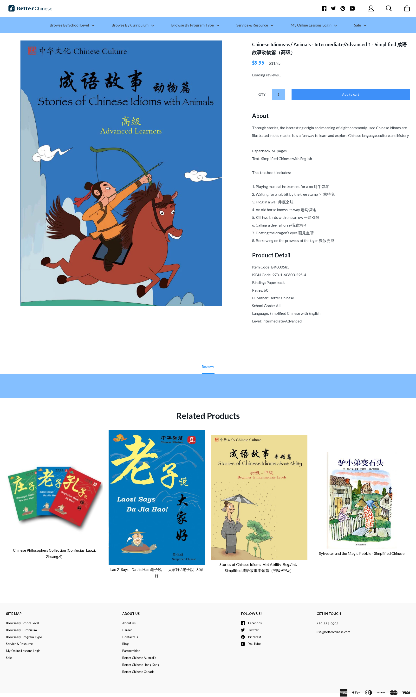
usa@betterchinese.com (333, 632)
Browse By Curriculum (130, 25)
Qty (262, 94)
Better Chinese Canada (138, 672)
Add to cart (350, 94)
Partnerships (131, 651)
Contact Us (130, 637)
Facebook (255, 623)
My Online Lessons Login (311, 25)
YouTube (254, 644)
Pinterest (254, 637)
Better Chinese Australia (139, 658)
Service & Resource (252, 25)
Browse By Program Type (192, 25)
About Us (129, 623)
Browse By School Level (70, 25)
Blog (125, 644)
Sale (358, 25)
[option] (121, 173)
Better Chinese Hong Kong (140, 665)
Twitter (253, 630)
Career (127, 630)
